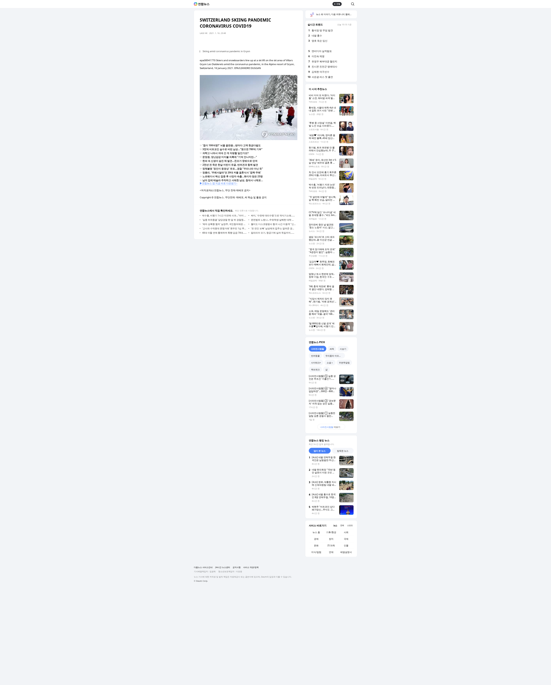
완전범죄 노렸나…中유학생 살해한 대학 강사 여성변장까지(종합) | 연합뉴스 (273, 219)
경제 (316, 538)
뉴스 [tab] (335, 525)
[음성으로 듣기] (283, 41)
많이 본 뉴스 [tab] (320, 450)
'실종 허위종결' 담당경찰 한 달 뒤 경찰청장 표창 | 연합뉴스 (224, 219)
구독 (338, 4)
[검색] (353, 4)
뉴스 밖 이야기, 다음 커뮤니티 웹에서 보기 (336, 14)
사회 (346, 532)
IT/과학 (331, 545)
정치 (331, 538)
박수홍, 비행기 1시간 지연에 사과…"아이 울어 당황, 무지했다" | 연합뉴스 (224, 215)
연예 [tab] (342, 525)
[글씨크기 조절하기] (289, 41)
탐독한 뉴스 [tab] (342, 450)
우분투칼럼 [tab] (344, 362)
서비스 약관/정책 (251, 567)
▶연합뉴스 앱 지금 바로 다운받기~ (218, 183)
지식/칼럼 (316, 552)
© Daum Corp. (201, 581)
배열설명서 (346, 552)
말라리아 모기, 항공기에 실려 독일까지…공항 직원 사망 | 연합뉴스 (273, 232)
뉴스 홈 (316, 532)
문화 (316, 545)
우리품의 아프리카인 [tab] (335, 355)
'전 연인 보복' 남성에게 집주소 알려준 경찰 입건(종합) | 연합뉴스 (273, 228)
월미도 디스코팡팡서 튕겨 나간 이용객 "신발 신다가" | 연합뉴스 (273, 224)
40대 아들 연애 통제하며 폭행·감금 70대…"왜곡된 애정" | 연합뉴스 (224, 232)
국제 (346, 538)
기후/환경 (331, 532)
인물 (346, 545)
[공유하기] (346, 4)
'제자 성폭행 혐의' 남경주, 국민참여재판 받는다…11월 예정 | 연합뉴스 (224, 224)
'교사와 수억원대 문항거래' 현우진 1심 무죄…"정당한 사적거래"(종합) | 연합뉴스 (224, 228)
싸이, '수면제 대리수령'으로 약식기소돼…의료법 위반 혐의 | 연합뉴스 (273, 215)
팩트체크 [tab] (315, 369)
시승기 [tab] (343, 348)
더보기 (330, 427)
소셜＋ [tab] (330, 362)
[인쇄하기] (294, 41)
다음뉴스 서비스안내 (203, 567)
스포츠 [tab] (350, 525)
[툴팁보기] (353, 25)
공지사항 (237, 567)
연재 (331, 552)
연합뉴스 (203, 4)
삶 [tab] (326, 369)
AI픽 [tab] (332, 348)
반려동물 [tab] (315, 355)
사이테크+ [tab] (316, 362)
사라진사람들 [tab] (317, 348)
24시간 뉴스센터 (222, 567)
